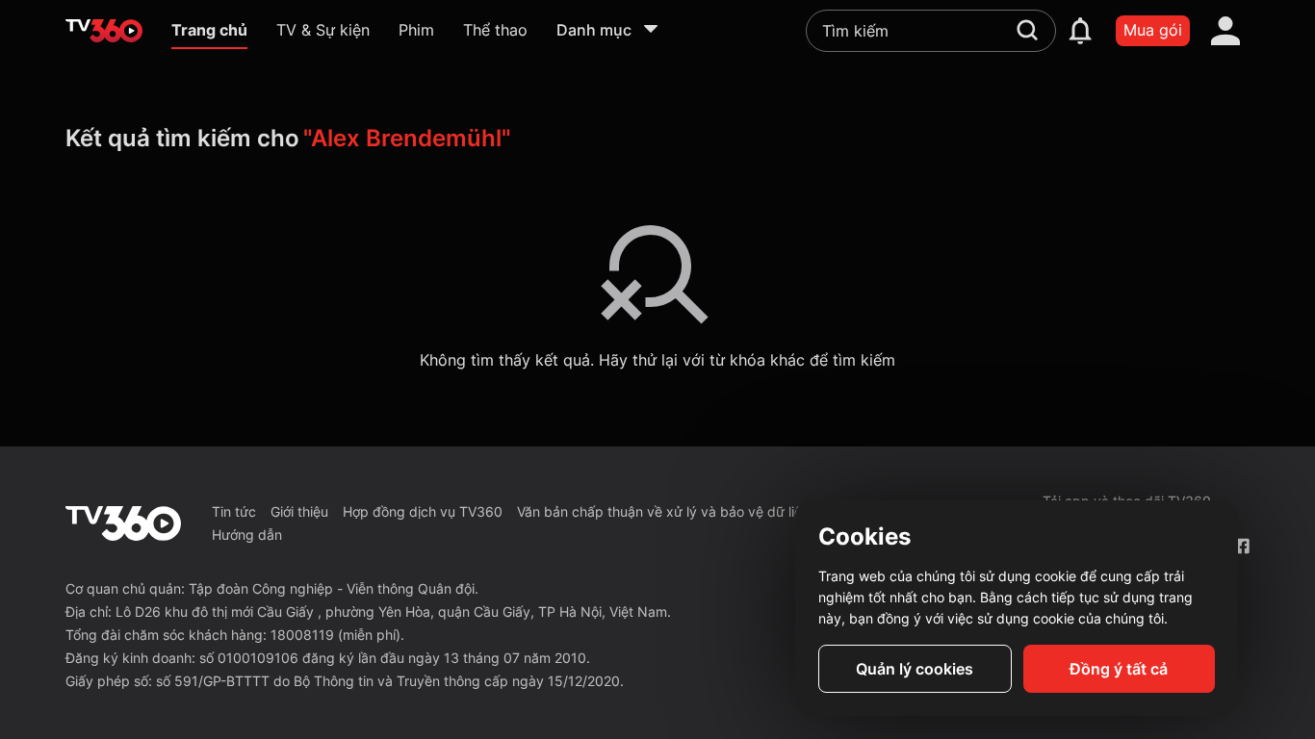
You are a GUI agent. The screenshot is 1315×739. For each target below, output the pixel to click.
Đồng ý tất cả (1119, 668)
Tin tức (234, 511)
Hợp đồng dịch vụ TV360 (423, 511)
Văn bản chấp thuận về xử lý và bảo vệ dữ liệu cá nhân (690, 511)
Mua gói (1152, 29)
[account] (1225, 31)
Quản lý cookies (914, 668)
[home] (103, 30)
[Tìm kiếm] (1027, 29)
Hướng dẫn (247, 534)
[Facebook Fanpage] (1241, 546)
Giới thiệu (299, 511)
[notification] (1080, 31)
